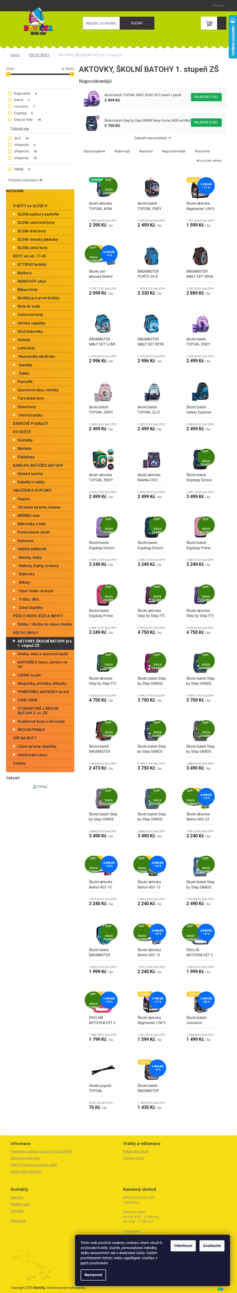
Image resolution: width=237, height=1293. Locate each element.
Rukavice (26, 541)
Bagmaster (25, 93)
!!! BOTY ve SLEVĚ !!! (30, 206)
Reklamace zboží (136, 1151)
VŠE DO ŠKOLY (25, 633)
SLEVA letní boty (32, 231)
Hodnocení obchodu (26, 1172)
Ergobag (23, 113)
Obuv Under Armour (36, 591)
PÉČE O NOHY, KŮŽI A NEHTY (38, 616)
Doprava (17, 1197)
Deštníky (25, 440)
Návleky (24, 448)
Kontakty (17, 1211)
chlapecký (25, 158)
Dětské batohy (30, 474)
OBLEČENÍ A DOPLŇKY (32, 490)
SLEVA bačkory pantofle (38, 214)
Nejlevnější (122, 151)
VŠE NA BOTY (24, 738)
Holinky (24, 340)
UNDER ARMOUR (32, 549)
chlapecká (25, 151)
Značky (19, 763)
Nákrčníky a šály (31, 524)
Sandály (25, 365)
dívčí (21, 138)
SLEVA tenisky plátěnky (38, 239)
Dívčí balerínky (30, 331)
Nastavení (93, 1275)
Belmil (21, 100)
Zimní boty (27, 407)
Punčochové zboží (34, 532)
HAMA (22, 169)
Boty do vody (29, 306)
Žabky (24, 373)
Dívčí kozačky (30, 415)
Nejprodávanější (173, 151)
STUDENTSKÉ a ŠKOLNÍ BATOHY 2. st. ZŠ (38, 710)
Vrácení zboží (133, 1158)
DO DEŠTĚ (22, 432)
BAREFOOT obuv (32, 281)
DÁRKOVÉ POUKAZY (30, 423)
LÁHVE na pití (29, 675)
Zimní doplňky (31, 607)
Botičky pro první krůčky (38, 298)
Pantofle (25, 382)
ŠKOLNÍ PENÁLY (31, 730)
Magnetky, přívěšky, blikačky (42, 683)
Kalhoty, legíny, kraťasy (39, 566)
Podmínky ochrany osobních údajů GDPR (41, 1151)
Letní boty (26, 348)
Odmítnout (183, 1246)
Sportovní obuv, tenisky (38, 390)
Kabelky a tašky (31, 482)
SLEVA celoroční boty (36, 222)
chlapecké (24, 145)
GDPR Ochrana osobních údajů (34, 1165)
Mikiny (24, 582)
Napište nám (20, 1204)
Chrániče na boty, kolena (39, 507)
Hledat (137, 23)
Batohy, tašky (30, 557)
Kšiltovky (26, 574)
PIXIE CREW (27, 700)
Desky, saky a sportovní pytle (43, 654)
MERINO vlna (29, 515)
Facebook (18, 1221)
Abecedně (202, 151)
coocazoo (24, 106)
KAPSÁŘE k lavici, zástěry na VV (42, 664)
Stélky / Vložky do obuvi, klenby (45, 624)
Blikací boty (27, 289)
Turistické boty (31, 398)
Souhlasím (212, 1246)
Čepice (24, 499)
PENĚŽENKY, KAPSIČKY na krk (43, 692)
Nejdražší (146, 151)
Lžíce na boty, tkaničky (37, 746)
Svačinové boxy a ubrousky (41, 721)
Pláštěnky (26, 457)
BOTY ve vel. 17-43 (29, 256)
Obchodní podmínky (26, 1158)
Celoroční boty (30, 314)
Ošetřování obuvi (32, 755)
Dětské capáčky (31, 323)
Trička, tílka (29, 599)
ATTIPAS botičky (32, 264)
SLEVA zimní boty (32, 248)
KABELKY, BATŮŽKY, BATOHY (38, 465)
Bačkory (25, 273)
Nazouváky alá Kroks (37, 356)
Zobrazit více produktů (150, 138)
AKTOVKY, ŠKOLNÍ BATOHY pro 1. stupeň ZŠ (45, 643)
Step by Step (27, 119)
